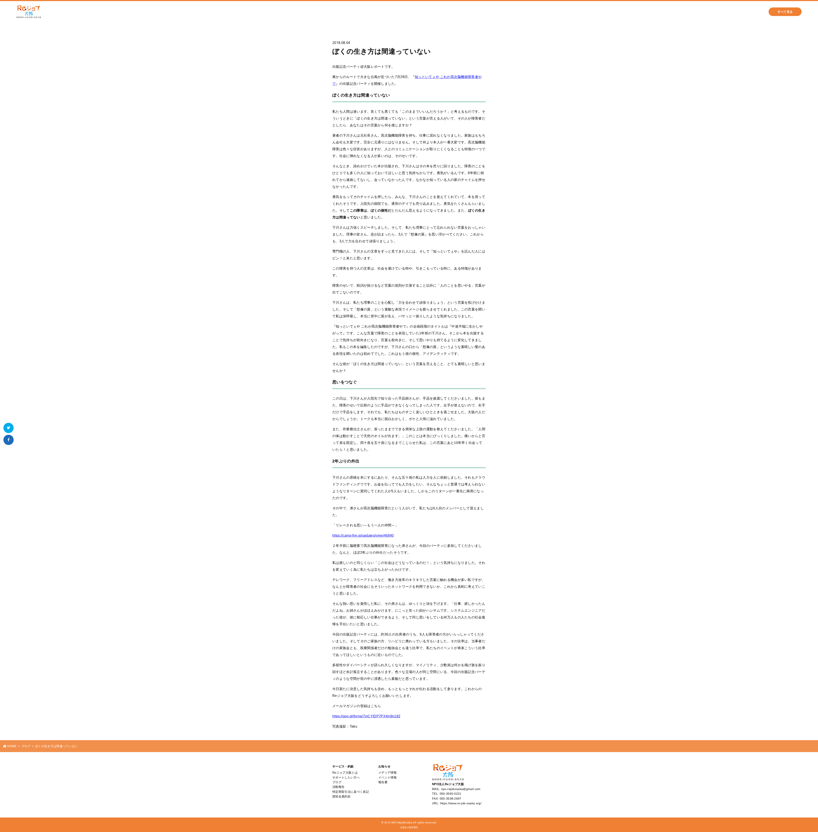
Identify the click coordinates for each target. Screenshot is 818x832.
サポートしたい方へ (614, 11)
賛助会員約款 (341, 796)
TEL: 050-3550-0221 (446, 793)
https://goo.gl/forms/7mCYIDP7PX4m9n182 (366, 716)
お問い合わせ (750, 11)
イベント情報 (387, 777)
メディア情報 (387, 772)
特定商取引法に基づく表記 (350, 791)
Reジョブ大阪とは (717, 11)
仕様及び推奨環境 (409, 827)
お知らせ (688, 11)
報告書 (382, 782)
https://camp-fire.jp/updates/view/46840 (363, 535)
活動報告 (665, 11)
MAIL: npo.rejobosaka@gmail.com (456, 789)
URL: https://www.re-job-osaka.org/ (456, 803)
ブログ (643, 11)
